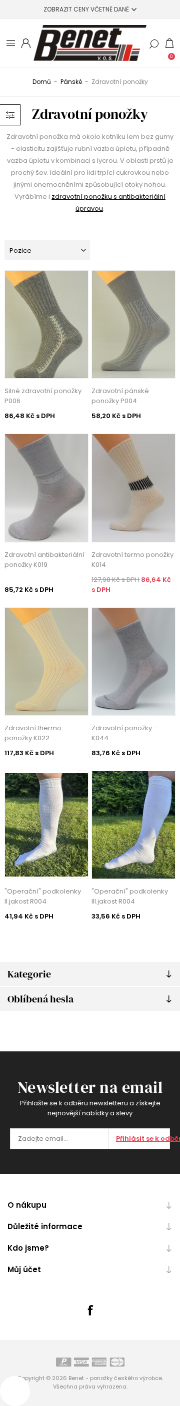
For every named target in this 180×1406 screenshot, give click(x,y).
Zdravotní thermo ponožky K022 (33, 733)
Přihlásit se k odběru (143, 1138)
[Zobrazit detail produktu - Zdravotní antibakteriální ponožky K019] (46, 487)
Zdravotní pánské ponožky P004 (120, 396)
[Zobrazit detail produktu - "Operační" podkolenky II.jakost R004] (46, 825)
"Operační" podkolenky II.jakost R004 (42, 896)
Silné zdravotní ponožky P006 (43, 396)
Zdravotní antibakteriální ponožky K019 (44, 559)
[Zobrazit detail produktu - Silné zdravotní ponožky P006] (46, 324)
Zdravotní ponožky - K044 (124, 733)
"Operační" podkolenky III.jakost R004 (130, 896)
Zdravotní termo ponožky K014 (133, 559)
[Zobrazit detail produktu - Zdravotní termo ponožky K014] (133, 487)
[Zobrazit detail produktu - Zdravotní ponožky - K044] (133, 661)
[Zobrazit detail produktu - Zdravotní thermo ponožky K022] (46, 661)
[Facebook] (90, 1310)
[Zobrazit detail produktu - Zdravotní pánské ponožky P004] (133, 324)
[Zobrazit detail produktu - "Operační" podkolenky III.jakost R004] (133, 825)
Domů (41, 81)
